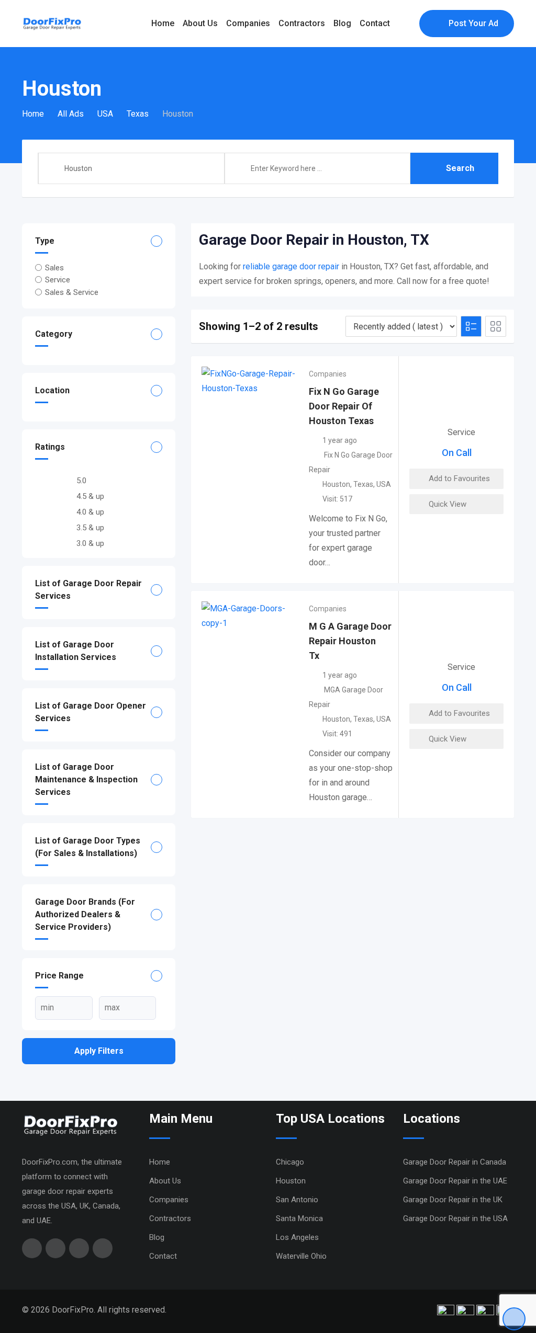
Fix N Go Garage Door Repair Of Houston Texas (344, 406)
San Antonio (297, 1199)
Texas (363, 484)
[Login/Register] (406, 23)
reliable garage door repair (291, 266)
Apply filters (99, 1051)
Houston (336, 484)
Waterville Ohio (301, 1256)
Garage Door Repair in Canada (454, 1162)
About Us (200, 23)
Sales (54, 267)
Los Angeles (297, 1237)
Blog (342, 23)
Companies (248, 23)
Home (162, 23)
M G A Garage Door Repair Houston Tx (350, 641)
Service (57, 279)
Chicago (290, 1162)
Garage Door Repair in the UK (452, 1199)
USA (383, 484)
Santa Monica (299, 1218)
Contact (375, 23)
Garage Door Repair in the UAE (455, 1181)
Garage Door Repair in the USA (455, 1218)
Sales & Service (71, 292)
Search (460, 168)
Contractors (301, 23)
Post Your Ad (473, 23)
